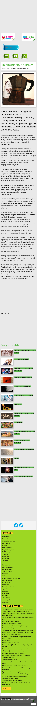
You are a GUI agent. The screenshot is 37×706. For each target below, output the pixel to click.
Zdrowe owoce (6, 565)
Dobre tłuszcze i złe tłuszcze (24, 395)
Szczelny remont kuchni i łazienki (12, 680)
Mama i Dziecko (7, 539)
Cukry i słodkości (7, 547)
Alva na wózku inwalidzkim (23, 377)
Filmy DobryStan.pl (8, 587)
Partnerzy (5, 595)
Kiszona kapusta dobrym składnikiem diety (15, 674)
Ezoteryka (5, 591)
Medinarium (13, 68)
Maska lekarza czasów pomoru (11, 634)
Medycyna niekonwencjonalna (11, 578)
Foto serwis (5, 593)
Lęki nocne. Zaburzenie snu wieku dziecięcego (16, 655)
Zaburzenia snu (7, 563)
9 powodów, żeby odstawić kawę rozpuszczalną (16, 636)
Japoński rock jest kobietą (10, 678)
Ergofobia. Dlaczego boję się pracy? (13, 653)
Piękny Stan (5, 556)
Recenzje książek (7, 567)
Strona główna (5, 68)
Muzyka (4, 545)
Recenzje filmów (7, 580)
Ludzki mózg (6, 552)
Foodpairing (18, 422)
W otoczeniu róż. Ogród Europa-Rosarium (15, 665)
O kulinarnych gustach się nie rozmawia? (14, 676)
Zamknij (33, 703)
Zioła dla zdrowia (7, 571)
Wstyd (17, 458)
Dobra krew (5, 584)
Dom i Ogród (6, 543)
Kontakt (7, 688)
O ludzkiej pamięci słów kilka (24, 476)
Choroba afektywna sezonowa (24, 449)
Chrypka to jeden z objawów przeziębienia (15, 651)
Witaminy (5, 554)
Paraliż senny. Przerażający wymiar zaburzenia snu (17, 632)
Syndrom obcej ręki (8, 657)
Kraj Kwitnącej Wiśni (8, 549)
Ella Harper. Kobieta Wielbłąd (11, 621)
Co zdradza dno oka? (21, 359)
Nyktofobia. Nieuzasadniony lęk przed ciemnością (17, 672)
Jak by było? (6, 600)
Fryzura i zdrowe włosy (9, 541)
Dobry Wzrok (6, 536)
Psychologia (6, 573)
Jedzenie (5, 560)
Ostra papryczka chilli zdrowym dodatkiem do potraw (18, 630)
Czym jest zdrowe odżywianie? (11, 623)
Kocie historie (6, 582)
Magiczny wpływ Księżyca (23, 386)
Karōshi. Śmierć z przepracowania (12, 628)
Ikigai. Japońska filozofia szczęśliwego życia (15, 625)
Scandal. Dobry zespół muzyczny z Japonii (15, 649)
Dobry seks (5, 602)
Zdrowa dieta (6, 597)
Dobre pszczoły (7, 569)
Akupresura (18, 404)
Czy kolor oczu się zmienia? (10, 642)
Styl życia (5, 576)
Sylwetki (4, 589)
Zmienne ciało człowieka (9, 659)
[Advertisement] (18, 15)
